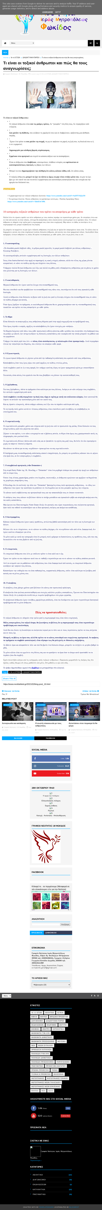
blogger (18, 738)
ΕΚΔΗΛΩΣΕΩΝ (37, 1025)
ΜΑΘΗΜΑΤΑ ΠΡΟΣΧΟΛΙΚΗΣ (42, 1041)
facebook (50, 738)
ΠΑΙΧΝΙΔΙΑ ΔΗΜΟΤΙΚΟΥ (41, 1058)
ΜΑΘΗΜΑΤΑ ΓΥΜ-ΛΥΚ (40, 1033)
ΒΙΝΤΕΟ (43, 1017)
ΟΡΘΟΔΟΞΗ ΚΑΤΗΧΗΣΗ (41, 1050)
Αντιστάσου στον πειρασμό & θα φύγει (83, 724)
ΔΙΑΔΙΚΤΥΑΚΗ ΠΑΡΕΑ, (60, 74)
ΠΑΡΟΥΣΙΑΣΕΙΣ (63, 1062)
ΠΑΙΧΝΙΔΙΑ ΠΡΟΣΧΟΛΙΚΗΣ (42, 1062)
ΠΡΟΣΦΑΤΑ (36, 933)
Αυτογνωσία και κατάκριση (14, 723)
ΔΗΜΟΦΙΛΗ (50, 933)
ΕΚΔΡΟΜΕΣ (51, 1025)
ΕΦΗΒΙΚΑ (35, 1029)
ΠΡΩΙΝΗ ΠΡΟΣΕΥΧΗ (40, 1070)
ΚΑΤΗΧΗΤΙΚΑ (58, 1029)
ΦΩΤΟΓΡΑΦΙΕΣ (37, 1078)
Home (5, 57)
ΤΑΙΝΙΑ (54, 1070)
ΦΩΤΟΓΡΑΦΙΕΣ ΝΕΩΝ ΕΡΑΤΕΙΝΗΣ (45, 1086)
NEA (43, 1091)
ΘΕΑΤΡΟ (46, 1029)
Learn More (47, 12)
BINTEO (34, 1091)
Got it (58, 12)
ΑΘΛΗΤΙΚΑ (49, 1013)
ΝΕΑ (33, 1045)
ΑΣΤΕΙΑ (60, 1013)
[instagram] (98, 995)
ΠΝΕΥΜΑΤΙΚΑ (37, 1066)
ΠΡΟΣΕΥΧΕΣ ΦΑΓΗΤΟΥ (56, 1066)
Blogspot (74, 1207)
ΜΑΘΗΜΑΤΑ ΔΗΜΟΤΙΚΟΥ (41, 1037)
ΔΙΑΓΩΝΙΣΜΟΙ (37, 1021)
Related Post (9, 699)
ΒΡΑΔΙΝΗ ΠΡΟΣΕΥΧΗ (59, 1017)
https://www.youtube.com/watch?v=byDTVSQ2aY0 (66, 196)
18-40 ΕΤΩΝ (15, 57)
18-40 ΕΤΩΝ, (46, 74)
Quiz (50, 1091)
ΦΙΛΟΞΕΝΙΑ (59, 1074)
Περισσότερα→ (36, 1160)
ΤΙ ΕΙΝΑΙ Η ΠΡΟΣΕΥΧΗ (41, 1074)
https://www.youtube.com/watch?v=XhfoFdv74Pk (26, 202)
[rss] (94, 995)
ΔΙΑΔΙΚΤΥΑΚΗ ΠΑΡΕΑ (31, 57)
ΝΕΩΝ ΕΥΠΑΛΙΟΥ (45, 1045)
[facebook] (92, 995)
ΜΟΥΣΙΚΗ (62, 1041)
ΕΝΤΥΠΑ (63, 1025)
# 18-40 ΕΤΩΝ (14, 672)
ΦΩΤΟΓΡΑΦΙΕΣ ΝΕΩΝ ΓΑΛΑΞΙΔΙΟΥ (46, 1082)
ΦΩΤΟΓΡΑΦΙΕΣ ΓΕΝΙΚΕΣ (57, 1078)
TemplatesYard (46, 1207)
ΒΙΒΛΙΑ (34, 1017)
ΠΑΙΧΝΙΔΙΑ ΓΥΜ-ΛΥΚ (40, 1054)
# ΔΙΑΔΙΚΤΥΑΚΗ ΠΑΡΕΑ (31, 672)
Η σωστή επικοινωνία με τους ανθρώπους (48, 724)
